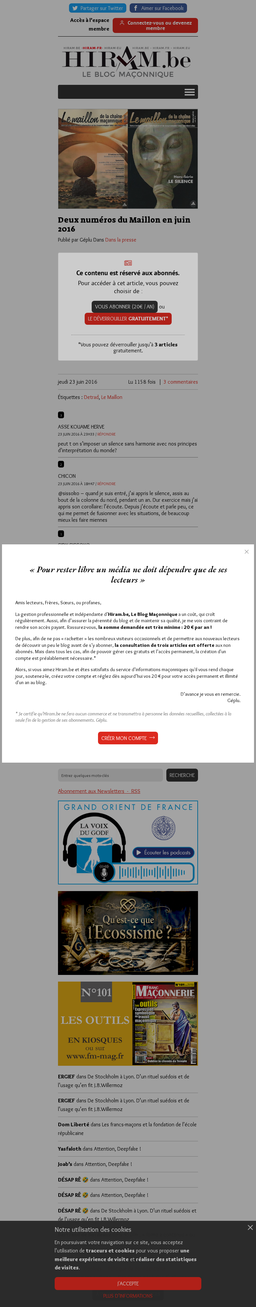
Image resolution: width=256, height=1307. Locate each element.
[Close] (246, 551)
